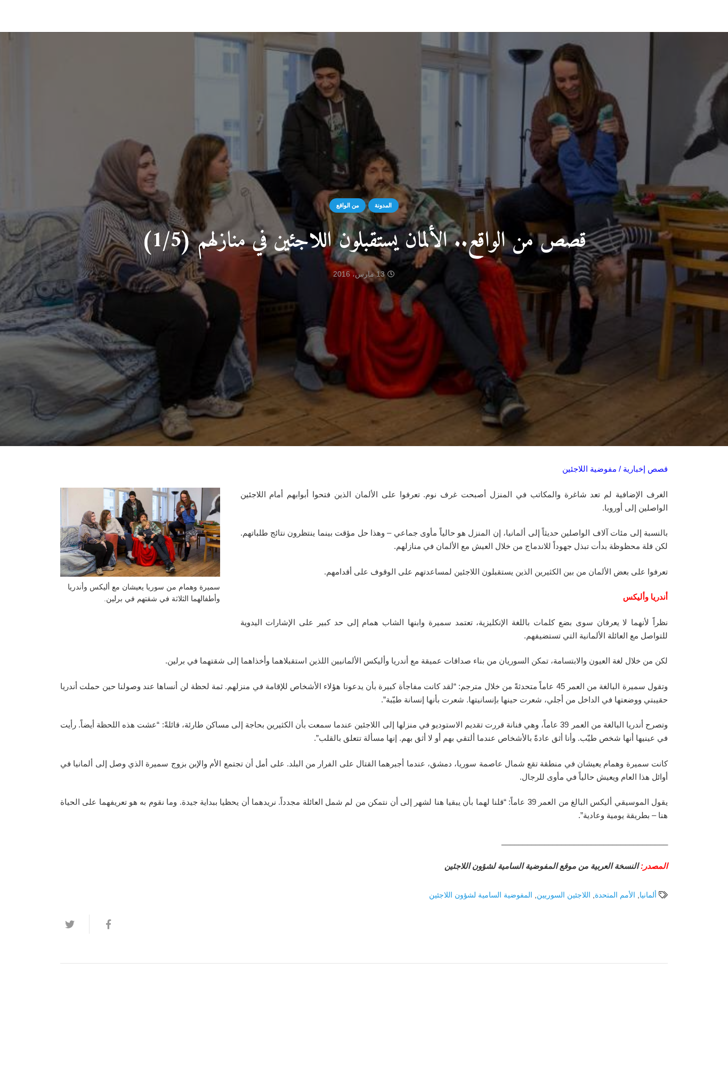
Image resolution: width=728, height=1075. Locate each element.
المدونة (383, 205)
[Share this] (103, 924)
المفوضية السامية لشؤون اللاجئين (480, 895)
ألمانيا (648, 895)
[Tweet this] (74, 924)
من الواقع (347, 205)
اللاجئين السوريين (564, 895)
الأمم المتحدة (615, 895)
